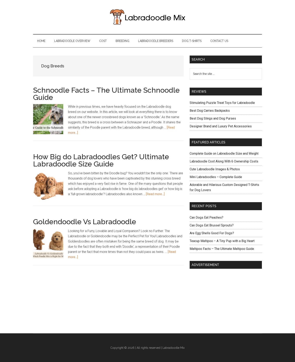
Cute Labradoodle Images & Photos (215, 169)
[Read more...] (155, 194)
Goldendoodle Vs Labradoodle (84, 221)
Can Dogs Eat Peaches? (206, 217)
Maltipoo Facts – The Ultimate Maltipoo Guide (222, 249)
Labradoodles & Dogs (147, 17)
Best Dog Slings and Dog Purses (213, 118)
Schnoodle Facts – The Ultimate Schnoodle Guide (106, 93)
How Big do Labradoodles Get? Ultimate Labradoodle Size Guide (101, 160)
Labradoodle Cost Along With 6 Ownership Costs (224, 161)
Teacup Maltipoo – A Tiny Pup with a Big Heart (222, 241)
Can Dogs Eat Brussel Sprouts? (212, 225)
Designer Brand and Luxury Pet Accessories (221, 126)
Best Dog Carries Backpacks (210, 111)
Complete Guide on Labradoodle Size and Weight (224, 153)
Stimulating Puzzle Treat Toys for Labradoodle (222, 103)
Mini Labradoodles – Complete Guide (216, 177)
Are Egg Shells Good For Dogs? (212, 233)
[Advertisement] (220, 299)
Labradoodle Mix (174, 347)
